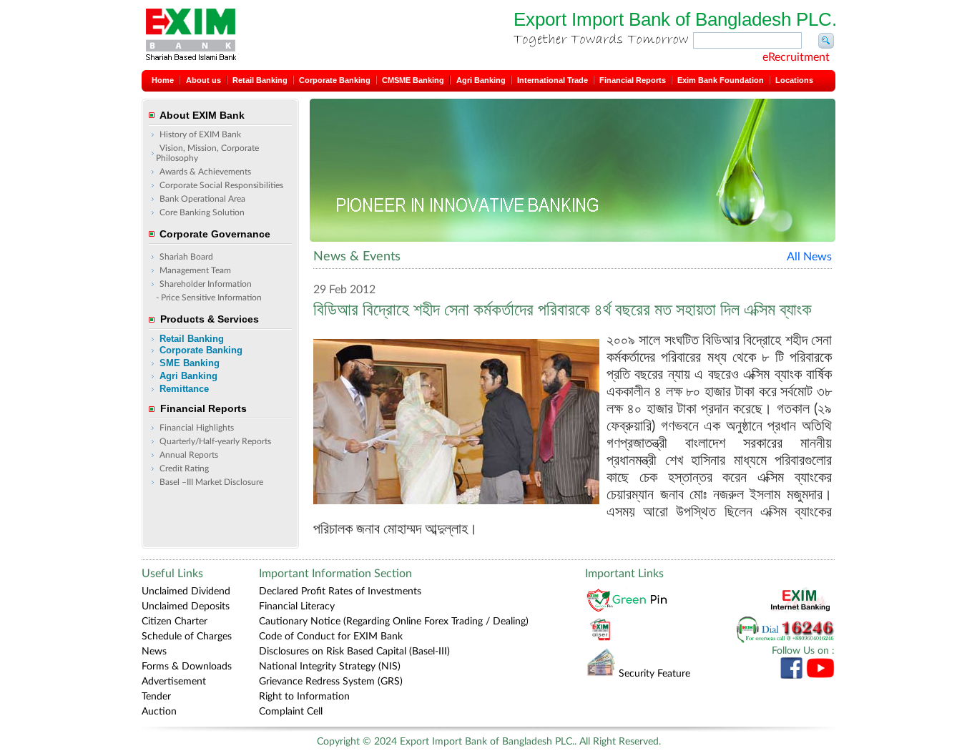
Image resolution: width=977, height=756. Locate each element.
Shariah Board (186, 256)
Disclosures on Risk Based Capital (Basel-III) (354, 652)
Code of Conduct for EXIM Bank (331, 637)
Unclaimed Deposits (186, 607)
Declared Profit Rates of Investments (340, 591)
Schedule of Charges (187, 637)
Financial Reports (632, 80)
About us (203, 80)
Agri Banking (481, 80)
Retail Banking (260, 80)
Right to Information (304, 697)
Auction (159, 712)
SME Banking (189, 363)
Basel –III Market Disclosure (211, 482)
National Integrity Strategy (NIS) (330, 667)
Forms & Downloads (187, 667)
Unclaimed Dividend (186, 591)
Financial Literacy (297, 607)
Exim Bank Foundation (720, 80)
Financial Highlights (196, 427)
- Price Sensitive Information (209, 297)
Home (163, 80)
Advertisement (174, 682)
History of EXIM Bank (200, 134)
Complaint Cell (291, 712)
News (154, 652)
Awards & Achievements (205, 171)
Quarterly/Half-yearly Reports (215, 441)
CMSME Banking (413, 80)
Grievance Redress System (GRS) (331, 682)
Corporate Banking (334, 80)
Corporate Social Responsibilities (221, 185)
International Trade (552, 80)
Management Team (195, 270)
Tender (156, 697)
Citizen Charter (174, 622)
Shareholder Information (205, 284)
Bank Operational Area (202, 199)
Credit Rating (184, 468)
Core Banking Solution (202, 212)
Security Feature (654, 674)
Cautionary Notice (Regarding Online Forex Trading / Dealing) (394, 622)
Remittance (184, 388)
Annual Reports (188, 455)
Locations (794, 80)
